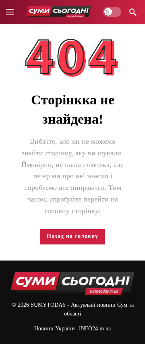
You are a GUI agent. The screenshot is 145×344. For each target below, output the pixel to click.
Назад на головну (72, 236)
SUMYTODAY (48, 305)
